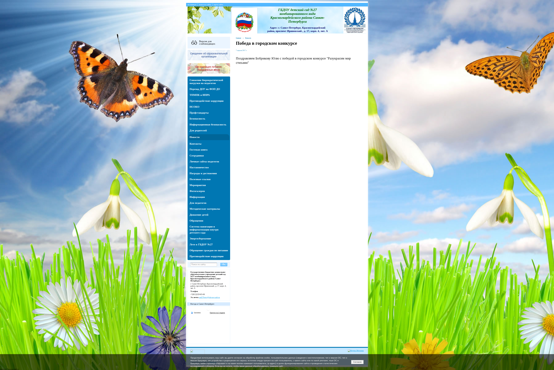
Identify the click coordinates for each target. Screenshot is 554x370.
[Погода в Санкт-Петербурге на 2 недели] (217, 313)
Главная (238, 38)
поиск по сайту (205, 5)
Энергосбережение (200, 238)
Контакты (195, 143)
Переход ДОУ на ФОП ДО (205, 89)
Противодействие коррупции (206, 100)
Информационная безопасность (208, 124)
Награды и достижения (203, 173)
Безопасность (197, 118)
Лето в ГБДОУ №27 (201, 244)
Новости (195, 137)
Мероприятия (198, 185)
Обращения (196, 220)
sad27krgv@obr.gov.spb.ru (209, 297)
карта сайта (218, 5)
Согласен (357, 362)
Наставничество (199, 167)
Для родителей (198, 130)
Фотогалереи (197, 191)
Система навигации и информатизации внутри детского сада (204, 229)
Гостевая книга (198, 149)
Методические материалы (205, 208)
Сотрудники (197, 155)
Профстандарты (199, 112)
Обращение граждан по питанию (209, 250)
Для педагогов (198, 202)
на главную (192, 5)
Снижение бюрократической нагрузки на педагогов (206, 82)
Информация (197, 197)
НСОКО (194, 106)
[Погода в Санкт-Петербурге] (208, 310)
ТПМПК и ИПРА (200, 95)
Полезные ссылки (200, 179)
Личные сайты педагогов (204, 161)
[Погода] (195, 312)
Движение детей (199, 214)
